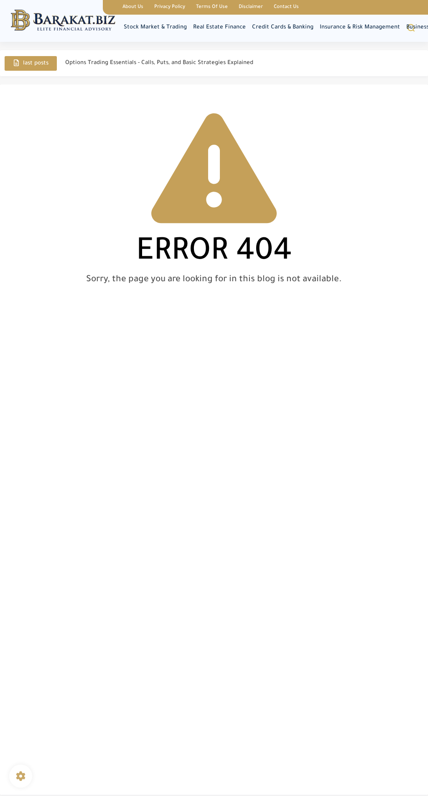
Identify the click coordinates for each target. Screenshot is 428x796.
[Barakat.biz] (63, 20)
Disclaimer (251, 7)
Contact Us (286, 7)
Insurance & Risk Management (360, 27)
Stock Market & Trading (155, 27)
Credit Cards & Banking (282, 27)
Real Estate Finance (219, 27)
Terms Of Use (212, 7)
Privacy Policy (169, 7)
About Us (132, 7)
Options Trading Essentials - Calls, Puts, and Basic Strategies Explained (159, 63)
